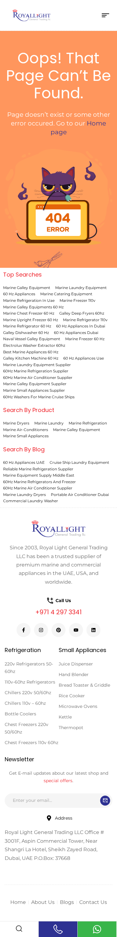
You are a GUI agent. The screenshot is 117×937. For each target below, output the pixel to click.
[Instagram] (41, 630)
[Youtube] (76, 630)
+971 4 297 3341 (58, 612)
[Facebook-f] (24, 630)
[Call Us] (58, 929)
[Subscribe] (105, 801)
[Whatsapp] (97, 929)
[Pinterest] (58, 630)
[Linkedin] (93, 630)
